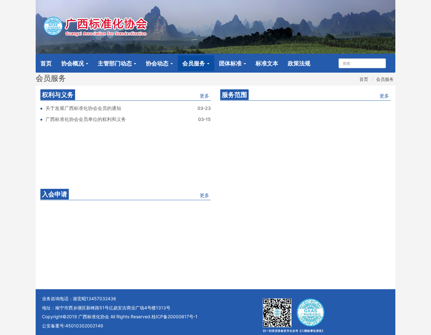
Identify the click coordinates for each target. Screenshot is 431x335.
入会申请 (54, 194)
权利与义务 (58, 95)
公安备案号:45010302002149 (72, 325)
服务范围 (234, 95)
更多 (204, 96)
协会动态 (158, 63)
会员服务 (194, 63)
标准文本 (267, 63)
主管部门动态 (115, 63)
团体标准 (231, 63)
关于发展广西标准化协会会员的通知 (83, 108)
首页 (46, 63)
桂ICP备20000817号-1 (174, 316)
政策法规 (299, 63)
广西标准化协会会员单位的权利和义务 (85, 119)
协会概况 (73, 63)
